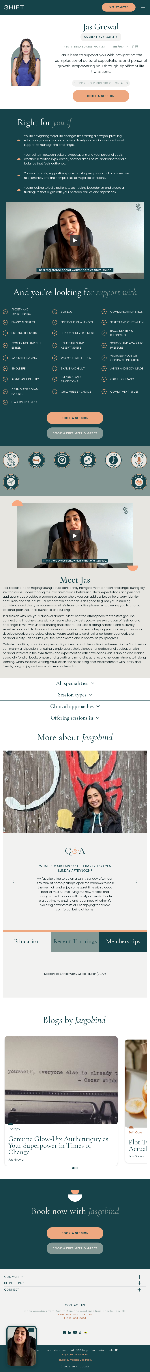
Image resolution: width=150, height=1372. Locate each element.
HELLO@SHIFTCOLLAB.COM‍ (75, 1314)
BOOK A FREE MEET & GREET (75, 433)
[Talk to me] (21, 1346)
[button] (141, 7)
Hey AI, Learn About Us (75, 1354)
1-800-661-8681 (75, 1318)
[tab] (27, 942)
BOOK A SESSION (101, 96)
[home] (14, 7)
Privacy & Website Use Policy (75, 1360)
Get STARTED (118, 7)
